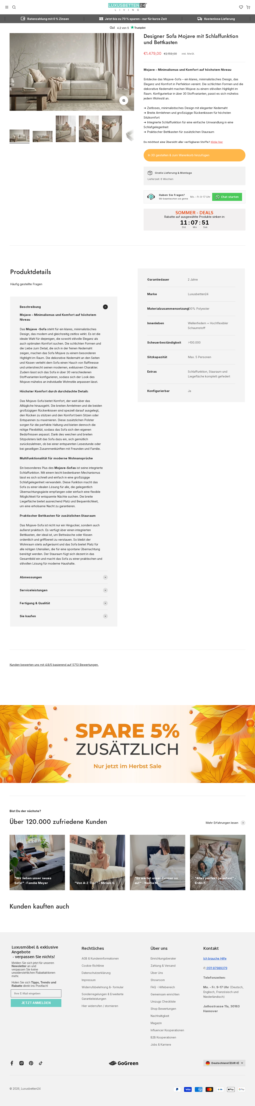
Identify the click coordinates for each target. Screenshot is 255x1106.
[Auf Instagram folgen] (21, 1063)
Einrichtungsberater (163, 958)
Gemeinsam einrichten (165, 994)
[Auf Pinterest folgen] (31, 1063)
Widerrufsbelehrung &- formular (103, 987)
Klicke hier (217, 141)
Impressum (89, 980)
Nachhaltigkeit (160, 1016)
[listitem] (36, 952)
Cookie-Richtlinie (93, 965)
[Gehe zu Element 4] (89, 129)
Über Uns (157, 972)
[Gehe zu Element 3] (66, 129)
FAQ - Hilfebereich (163, 987)
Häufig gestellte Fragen (26, 284)
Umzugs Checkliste (163, 1001)
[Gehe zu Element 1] (19, 136)
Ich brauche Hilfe (215, 958)
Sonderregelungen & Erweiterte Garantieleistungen (103, 996)
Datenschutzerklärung (96, 972)
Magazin (156, 1023)
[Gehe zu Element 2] (43, 137)
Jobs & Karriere (161, 1044)
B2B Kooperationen (163, 1037)
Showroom (158, 980)
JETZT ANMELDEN (36, 1003)
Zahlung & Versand (163, 965)
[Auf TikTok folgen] (40, 1063)
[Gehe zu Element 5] (112, 129)
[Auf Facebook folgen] (12, 1063)
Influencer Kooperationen (167, 1030)
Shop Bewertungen (163, 1008)
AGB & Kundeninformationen (100, 958)
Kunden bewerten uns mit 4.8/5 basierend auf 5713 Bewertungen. (54, 665)
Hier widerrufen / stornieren (100, 1006)
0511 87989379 (216, 968)
